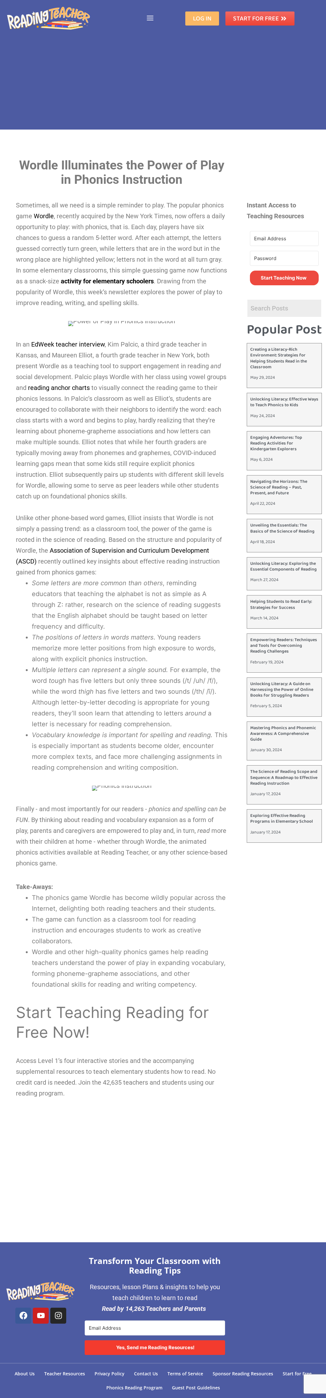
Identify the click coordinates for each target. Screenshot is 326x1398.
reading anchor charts (59, 388)
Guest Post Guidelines (196, 1388)
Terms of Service (185, 1374)
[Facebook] (23, 1316)
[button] (150, 18)
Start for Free (297, 1374)
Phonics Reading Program (134, 1388)
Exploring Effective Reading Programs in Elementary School (281, 818)
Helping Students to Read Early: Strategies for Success (281, 604)
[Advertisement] (163, 85)
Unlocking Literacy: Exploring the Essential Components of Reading (283, 566)
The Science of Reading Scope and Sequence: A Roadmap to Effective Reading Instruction (283, 777)
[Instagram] (58, 1316)
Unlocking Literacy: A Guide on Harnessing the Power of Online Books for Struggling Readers (281, 689)
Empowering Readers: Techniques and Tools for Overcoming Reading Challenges (283, 645)
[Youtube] (41, 1316)
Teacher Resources (64, 1374)
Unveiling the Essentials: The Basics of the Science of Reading (282, 528)
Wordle (44, 216)
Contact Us (146, 1374)
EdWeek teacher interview (68, 344)
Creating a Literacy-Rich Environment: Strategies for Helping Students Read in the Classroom (278, 358)
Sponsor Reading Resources (243, 1374)
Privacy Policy (109, 1374)
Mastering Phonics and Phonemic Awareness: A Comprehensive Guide (283, 733)
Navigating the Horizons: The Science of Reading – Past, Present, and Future (278, 487)
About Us (25, 1374)
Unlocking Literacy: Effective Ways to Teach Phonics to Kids (284, 402)
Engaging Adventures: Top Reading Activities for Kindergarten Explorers (276, 443)
